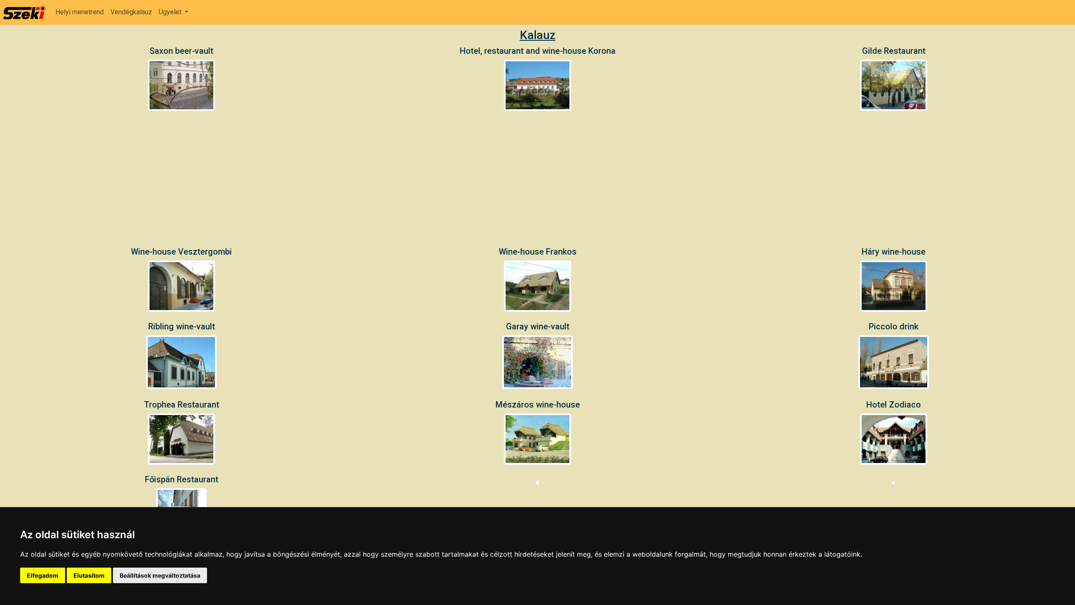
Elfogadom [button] (42, 575)
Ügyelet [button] (171, 12)
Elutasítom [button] (89, 575)
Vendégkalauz (131, 12)
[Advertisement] (537, 183)
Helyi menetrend (79, 12)
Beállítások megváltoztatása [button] (160, 575)
